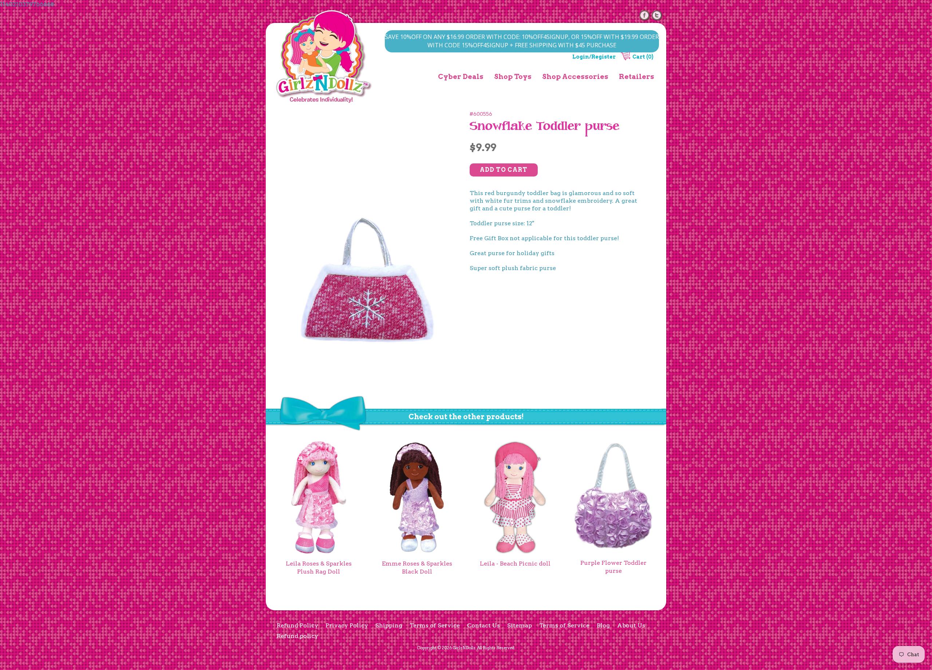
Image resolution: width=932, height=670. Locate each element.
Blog (603, 625)
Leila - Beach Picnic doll (515, 563)
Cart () (642, 57)
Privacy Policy (346, 625)
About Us (631, 625)
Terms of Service (435, 625)
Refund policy (297, 636)
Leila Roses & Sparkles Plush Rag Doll (319, 567)
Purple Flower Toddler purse (613, 566)
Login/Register (594, 57)
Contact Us (483, 625)
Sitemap (519, 625)
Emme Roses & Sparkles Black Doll (417, 567)
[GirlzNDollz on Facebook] (644, 15)
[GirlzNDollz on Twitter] (657, 15)
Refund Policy (297, 625)
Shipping (388, 625)
